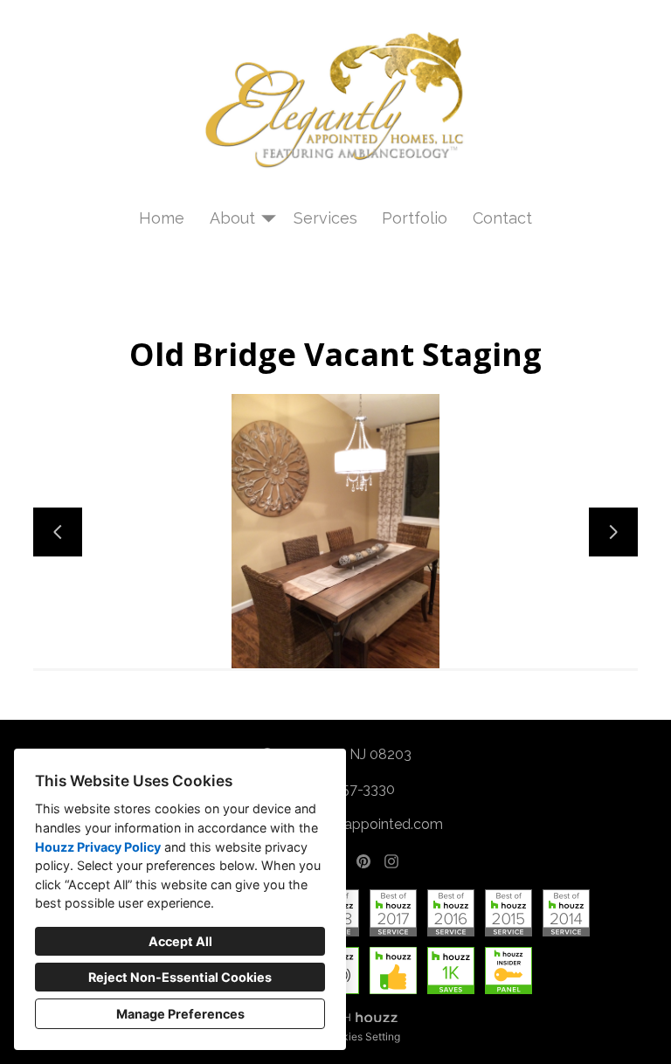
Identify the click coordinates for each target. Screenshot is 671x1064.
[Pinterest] (363, 861)
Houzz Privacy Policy (98, 846)
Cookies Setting (361, 1036)
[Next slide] (613, 532)
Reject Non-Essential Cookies (180, 977)
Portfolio (414, 218)
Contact (502, 218)
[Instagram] (391, 861)
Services (325, 218)
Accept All (180, 941)
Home (161, 218)
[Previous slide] (57, 532)
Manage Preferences (180, 1013)
